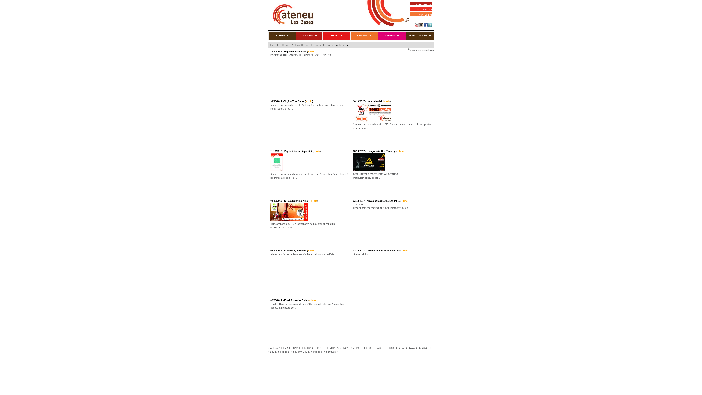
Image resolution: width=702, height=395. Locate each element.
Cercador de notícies (422, 50)
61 (302, 351)
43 (407, 348)
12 (305, 348)
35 (380, 348)
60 (299, 351)
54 (279, 351)
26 (351, 348)
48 (423, 348)
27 (354, 348)
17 (321, 348)
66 (319, 351)
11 (302, 348)
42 (403, 348)
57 (289, 351)
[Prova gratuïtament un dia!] (422, 14)
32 (370, 348)
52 (273, 351)
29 (361, 348)
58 (292, 351)
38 (390, 348)
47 (420, 348)
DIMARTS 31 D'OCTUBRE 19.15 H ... (304, 55)
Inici (272, 45)
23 (341, 348)
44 (410, 348)
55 (283, 351)
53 (276, 351)
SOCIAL (284, 45)
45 (413, 348)
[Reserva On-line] (421, 4)
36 (384, 348)
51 (269, 351)
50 (430, 348)
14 (311, 348)
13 (308, 348)
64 (312, 351)
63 (309, 351)
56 (286, 351)
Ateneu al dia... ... (363, 254)
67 (322, 351)
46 (417, 348)
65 (315, 351)
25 (347, 348)
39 (393, 348)
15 (315, 348)
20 (331, 348)
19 (328, 348)
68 (325, 351)
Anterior (274, 348)
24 (344, 348)
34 (377, 348)
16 (318, 348)
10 (298, 348)
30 (364, 348)
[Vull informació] (422, 9)
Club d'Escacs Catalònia (308, 45)
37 (387, 348)
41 (400, 348)
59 (296, 351)
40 (397, 348)
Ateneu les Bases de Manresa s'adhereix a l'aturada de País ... (303, 254)
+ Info (311, 51)
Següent (332, 351)
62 (306, 351)
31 (367, 348)
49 (426, 348)
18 (324, 348)
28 (357, 348)
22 (338, 348)
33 (374, 348)
